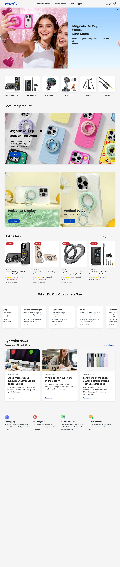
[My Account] (110, 4)
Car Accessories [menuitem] (60, 4)
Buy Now (14, 221)
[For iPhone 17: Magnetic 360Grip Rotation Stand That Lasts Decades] (97, 360)
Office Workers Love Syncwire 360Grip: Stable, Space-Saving (21, 380)
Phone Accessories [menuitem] (43, 4)
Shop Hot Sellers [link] (108, 237)
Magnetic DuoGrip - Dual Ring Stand (44, 273)
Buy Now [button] (15, 154)
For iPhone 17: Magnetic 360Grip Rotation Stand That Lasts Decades (96, 380)
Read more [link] (11, 398)
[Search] (106, 4)
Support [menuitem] (79, 4)
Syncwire (8, 269)
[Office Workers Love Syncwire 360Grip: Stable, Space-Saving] (22, 360)
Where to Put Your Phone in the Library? (58, 379)
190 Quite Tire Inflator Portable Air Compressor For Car (101, 273)
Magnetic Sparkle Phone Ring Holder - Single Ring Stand (72, 273)
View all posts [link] (109, 345)
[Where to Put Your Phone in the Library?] (59, 360)
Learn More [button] (12, 50)
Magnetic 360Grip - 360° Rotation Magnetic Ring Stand (17, 273)
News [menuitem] (72, 4)
